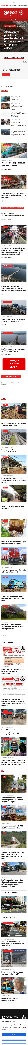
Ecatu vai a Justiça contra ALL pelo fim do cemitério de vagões (13, 543)
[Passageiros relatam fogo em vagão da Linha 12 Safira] (13, 437)
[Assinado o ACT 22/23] (13, 904)
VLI (4, 776)
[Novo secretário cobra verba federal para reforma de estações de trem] (13, 464)
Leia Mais (6, 74)
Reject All (14, 1042)
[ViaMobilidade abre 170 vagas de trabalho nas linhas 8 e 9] (13, 307)
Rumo (5, 521)
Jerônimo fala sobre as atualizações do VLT (9, 999)
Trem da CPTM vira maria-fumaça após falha (13, 507)
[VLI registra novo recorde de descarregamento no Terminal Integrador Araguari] (13, 784)
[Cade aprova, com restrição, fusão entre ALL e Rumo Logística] (13, 556)
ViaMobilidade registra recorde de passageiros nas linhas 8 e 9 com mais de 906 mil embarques (13, 762)
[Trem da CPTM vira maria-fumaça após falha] (13, 493)
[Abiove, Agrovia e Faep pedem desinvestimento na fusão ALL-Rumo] (13, 583)
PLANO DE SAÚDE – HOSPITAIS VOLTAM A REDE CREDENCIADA (18, 115)
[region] (14, 1032)
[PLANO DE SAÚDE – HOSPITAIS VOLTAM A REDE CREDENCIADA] (5, 114)
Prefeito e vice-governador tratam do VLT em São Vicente (13, 350)
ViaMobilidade (7, 145)
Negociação (7, 179)
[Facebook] (14, 16)
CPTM (6, 26)
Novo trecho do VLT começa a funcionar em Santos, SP (12, 973)
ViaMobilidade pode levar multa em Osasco (17, 98)
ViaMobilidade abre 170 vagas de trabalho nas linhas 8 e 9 (13, 320)
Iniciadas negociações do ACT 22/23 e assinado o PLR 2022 (12, 827)
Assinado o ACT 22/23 (9, 917)
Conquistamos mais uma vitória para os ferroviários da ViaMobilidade (12, 671)
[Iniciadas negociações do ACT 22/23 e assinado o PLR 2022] (13, 813)
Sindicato (12, 207)
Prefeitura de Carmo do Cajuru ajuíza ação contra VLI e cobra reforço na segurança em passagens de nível (12, 883)
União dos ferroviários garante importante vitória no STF (11, 70)
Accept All (14, 1034)
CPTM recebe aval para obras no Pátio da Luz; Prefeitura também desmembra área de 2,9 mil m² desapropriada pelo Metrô (14, 45)
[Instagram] (11, 16)
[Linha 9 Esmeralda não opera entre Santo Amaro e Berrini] (13, 411)
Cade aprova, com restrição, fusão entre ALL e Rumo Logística (13, 571)
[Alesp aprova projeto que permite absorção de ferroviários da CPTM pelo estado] (5, 106)
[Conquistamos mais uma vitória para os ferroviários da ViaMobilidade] (13, 655)
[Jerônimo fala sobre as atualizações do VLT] (13, 985)
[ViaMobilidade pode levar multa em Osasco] (5, 99)
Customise (14, 1038)
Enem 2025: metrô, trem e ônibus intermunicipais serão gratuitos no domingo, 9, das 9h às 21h (13, 732)
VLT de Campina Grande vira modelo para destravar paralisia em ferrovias (12, 944)
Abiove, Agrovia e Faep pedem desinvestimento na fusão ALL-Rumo (12, 598)
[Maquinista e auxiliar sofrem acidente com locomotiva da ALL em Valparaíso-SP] (13, 612)
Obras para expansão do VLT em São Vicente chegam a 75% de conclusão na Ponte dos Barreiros (18, 134)
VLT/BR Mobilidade (8, 265)
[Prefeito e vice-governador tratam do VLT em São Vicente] (13, 338)
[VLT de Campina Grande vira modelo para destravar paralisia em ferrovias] (13, 929)
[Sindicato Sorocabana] (14, 12)
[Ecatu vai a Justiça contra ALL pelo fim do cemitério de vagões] (13, 528)
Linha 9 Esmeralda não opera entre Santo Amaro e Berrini (13, 425)
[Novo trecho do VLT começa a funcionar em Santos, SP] (13, 958)
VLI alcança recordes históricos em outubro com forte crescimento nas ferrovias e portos (12, 855)
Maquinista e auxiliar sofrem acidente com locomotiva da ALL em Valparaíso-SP (13, 627)
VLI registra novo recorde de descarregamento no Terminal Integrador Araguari (12, 800)
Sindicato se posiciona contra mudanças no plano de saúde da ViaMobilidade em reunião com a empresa (13, 702)
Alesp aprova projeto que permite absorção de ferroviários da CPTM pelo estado (17, 107)
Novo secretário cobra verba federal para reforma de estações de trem (13, 480)
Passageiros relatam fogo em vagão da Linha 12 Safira (12, 451)
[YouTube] (17, 16)
